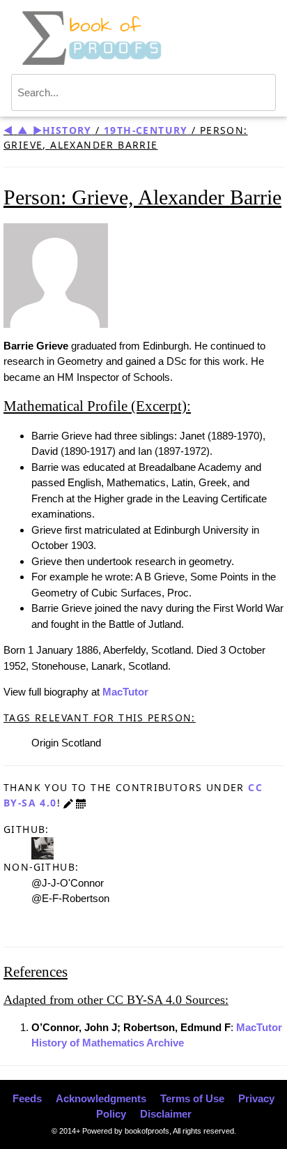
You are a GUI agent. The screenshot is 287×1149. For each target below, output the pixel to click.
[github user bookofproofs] (42, 847)
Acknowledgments (101, 1098)
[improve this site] (68, 803)
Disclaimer (166, 1114)
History (67, 130)
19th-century (146, 130)
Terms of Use (192, 1098)
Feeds (27, 1098)
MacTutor (125, 692)
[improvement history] (81, 803)
